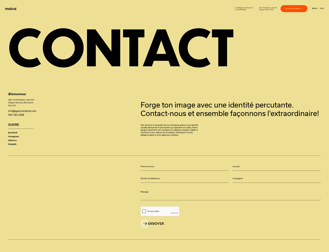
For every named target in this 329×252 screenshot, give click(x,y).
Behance (12, 140)
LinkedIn (12, 144)
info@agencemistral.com (244, 7)
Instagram (13, 136)
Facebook (12, 132)
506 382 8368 (241, 9)
